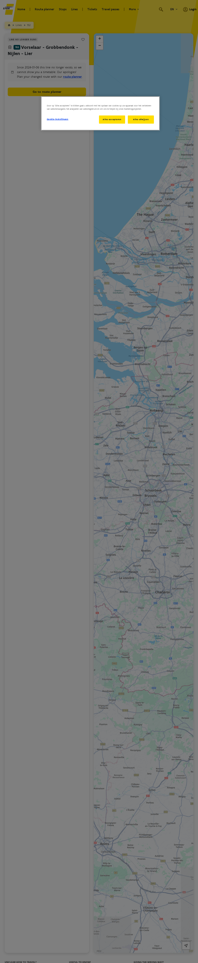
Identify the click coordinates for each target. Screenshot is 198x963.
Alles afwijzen (141, 119)
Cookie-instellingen (57, 119)
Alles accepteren (112, 119)
